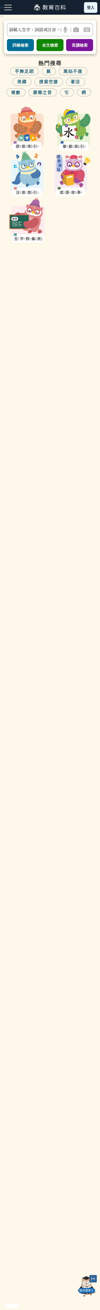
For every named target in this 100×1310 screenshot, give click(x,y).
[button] (65, 30)
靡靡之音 (42, 92)
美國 (22, 81)
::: (2, 16)
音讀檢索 (80, 45)
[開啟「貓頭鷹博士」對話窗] (86, 1286)
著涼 (75, 81)
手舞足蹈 (24, 71)
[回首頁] (50, 7)
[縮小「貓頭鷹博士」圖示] (93, 1278)
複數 (16, 92)
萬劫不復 (73, 71)
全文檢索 (50, 45)
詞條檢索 (21, 45)
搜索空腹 (48, 81)
